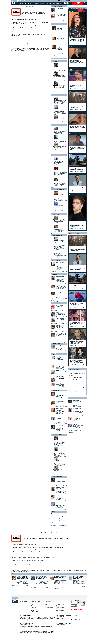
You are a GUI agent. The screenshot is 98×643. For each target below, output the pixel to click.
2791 (82, 171)
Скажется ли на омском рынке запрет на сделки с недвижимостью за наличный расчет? (41, 578)
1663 (63, 485)
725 (63, 338)
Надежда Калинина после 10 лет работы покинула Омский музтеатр (60, 497)
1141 (63, 350)
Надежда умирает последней (60, 277)
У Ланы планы (55, 61)
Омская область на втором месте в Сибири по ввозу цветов (60, 307)
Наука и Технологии (35, 608)
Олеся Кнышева (59, 356)
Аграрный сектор (56, 343)
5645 (63, 500)
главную (21, 43)
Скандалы (54, 274)
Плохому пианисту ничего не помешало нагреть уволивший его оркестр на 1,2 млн (61, 287)
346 (63, 310)
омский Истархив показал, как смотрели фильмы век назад (61, 404)
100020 (65, 13)
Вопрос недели (56, 260)
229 (63, 399)
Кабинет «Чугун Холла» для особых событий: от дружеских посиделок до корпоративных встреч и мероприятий (61, 17)
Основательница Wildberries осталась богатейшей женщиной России (77, 148)
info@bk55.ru (62, 621)
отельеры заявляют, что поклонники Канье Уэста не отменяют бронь (61, 280)
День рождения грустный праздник (60, 426)
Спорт (46, 3)
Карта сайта (22, 602)
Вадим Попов (59, 370)
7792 (63, 290)
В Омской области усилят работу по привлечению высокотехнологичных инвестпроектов (61, 327)
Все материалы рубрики (55, 340)
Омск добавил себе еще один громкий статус (60, 385)
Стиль (32, 610)
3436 (63, 369)
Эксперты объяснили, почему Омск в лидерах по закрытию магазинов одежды (22, 578)
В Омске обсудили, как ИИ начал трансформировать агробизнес (61, 347)
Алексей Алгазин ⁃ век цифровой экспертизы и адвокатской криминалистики (61, 10)
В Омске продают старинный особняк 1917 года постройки (60, 313)
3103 (63, 271)
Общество (58, 3)
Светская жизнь (73, 8)
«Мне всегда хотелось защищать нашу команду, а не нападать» (61, 421)
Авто (46, 600)
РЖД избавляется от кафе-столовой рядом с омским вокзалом (60, 320)
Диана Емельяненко (60, 365)
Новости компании (35, 611)
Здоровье (71, 174)
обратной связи (25, 50)
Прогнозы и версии (57, 235)
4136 (63, 364)
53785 (28, 585)
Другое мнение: (54, 522)
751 (63, 323)
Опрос (57, 601)
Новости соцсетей (74, 233)
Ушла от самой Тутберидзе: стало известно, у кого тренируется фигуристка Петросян (76, 84)
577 (63, 331)
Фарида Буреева (59, 408)
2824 (82, 228)
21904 (65, 20)
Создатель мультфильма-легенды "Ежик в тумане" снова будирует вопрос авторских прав (61, 505)
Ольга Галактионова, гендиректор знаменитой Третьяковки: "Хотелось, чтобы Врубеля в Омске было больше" (77, 62)
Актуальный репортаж (58, 189)
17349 (63, 298)
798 (63, 316)
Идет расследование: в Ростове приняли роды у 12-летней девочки (76, 384)
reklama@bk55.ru (63, 624)
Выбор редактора (17, 573)
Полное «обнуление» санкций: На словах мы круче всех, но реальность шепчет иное (77, 373)
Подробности (55, 390)
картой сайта (25, 45)
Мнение (70, 46)
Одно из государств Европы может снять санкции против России (77, 391)
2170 (63, 493)
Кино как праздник (60, 401)
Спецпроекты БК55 (57, 434)
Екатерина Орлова (60, 378)
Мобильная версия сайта (76, 609)
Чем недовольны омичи (58, 124)
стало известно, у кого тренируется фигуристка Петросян (61, 396)
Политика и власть (24, 3)
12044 (63, 386)
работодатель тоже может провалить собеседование (60, 367)
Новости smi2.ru (54, 301)
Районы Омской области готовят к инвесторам (60, 577)
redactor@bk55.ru (63, 616)
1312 (63, 423)
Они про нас (58, 600)
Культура (42, 3)
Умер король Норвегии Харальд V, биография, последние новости (77, 388)
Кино (70, 91)
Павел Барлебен (60, 383)
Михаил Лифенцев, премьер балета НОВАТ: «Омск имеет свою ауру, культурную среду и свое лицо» (77, 224)
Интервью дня (55, 154)
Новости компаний (57, 6)
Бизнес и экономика (34, 3)
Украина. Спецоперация (58, 94)
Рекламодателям (23, 601)
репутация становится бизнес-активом (61, 380)
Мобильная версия (67, 3)
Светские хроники (57, 476)
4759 (80, 430)
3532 (63, 377)
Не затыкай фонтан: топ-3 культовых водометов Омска (76, 169)
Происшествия (52, 3)
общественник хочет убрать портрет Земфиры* (60, 429)
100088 (84, 586)
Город (70, 154)
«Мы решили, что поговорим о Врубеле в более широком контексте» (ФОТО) (60, 412)
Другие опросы (54, 525)
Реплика (54, 23)
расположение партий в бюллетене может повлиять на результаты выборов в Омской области (61, 374)
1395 (82, 151)
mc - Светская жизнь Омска (64, 0)
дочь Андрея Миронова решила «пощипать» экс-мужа (61, 296)
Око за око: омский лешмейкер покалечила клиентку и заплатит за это (77, 127)
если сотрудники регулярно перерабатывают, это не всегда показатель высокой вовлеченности (60, 360)
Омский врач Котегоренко (58, 418)
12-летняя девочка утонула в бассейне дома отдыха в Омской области (76, 379)
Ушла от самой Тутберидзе (59, 393)
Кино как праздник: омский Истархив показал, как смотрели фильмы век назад (77, 106)
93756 (47, 587)
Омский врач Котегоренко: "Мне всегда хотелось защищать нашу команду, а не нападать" (77, 189)
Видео (46, 604)
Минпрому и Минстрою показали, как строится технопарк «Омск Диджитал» (61, 335)
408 (63, 406)
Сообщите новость (78, 3)
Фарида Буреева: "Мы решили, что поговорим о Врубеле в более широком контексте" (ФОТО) (77, 40)
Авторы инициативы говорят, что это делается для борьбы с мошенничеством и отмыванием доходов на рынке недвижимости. (42, 584)
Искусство (71, 11)
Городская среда (56, 214)
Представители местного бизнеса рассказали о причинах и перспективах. (23, 582)
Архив (53, 57)
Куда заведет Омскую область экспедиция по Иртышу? (78, 577)
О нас (21, 600)
